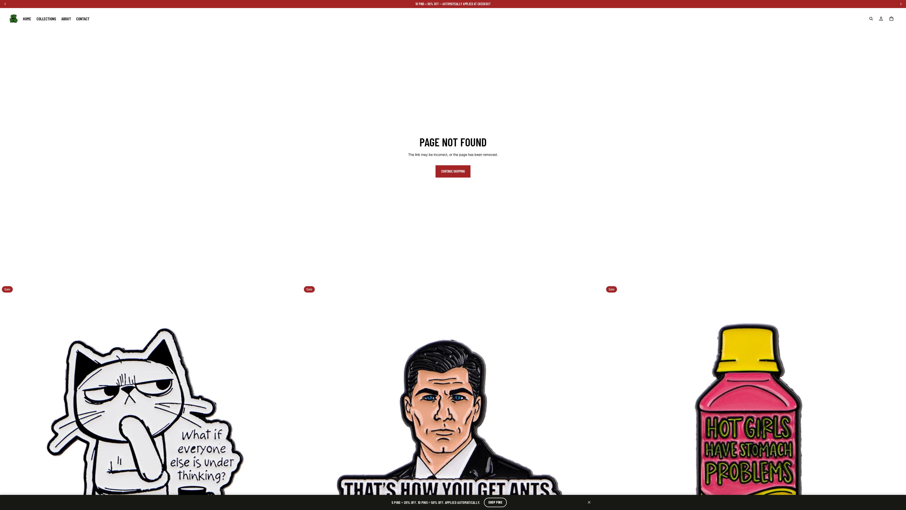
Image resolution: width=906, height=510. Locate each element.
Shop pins (495, 502)
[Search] (871, 18)
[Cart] (891, 18)
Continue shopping (453, 171)
